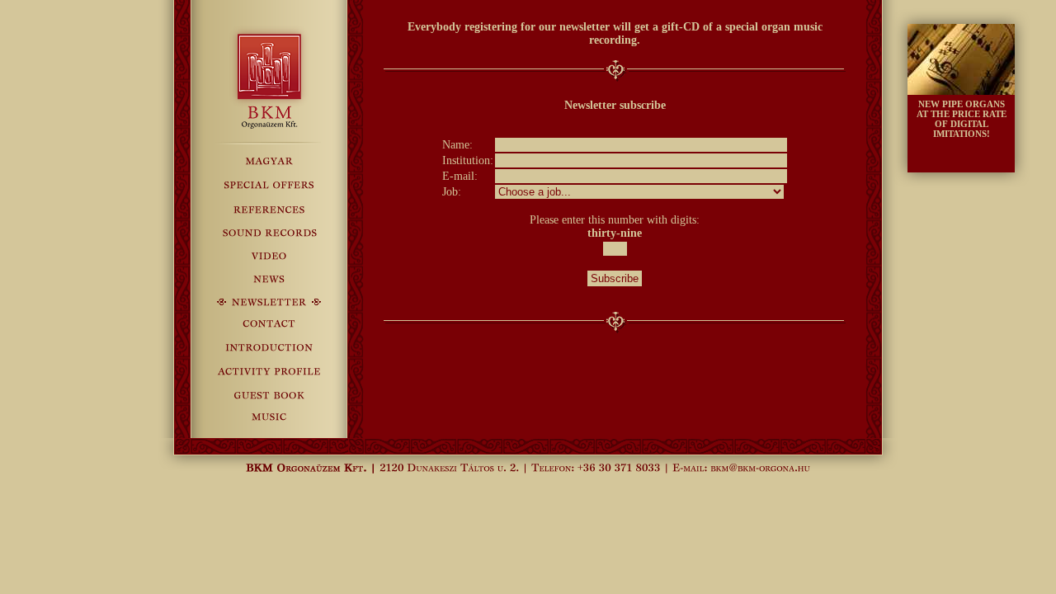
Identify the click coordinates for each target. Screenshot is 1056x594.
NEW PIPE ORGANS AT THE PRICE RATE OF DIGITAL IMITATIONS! (961, 119)
